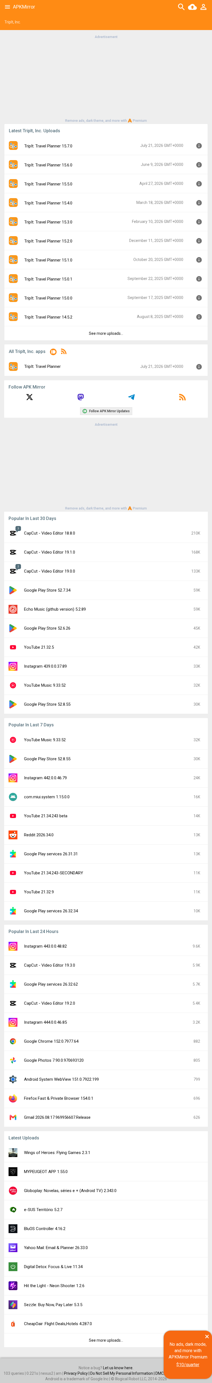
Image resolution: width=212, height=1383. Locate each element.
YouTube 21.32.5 (39, 647)
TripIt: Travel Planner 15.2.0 (48, 241)
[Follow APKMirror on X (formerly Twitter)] (29, 399)
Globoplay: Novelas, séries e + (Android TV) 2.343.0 (70, 1190)
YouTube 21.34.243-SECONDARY (53, 872)
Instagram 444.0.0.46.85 (45, 1022)
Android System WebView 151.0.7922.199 (61, 1079)
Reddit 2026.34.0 (39, 834)
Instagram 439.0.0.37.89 (45, 666)
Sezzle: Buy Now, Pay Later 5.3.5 (53, 1304)
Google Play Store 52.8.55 (47, 704)
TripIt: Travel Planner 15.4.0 (48, 203)
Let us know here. (118, 1368)
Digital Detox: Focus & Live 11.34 (53, 1266)
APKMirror (24, 7)
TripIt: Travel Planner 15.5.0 (48, 184)
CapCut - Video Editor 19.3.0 (49, 965)
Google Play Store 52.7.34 (47, 590)
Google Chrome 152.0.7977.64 (51, 1041)
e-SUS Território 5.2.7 (43, 1209)
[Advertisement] (106, 78)
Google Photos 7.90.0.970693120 (54, 1060)
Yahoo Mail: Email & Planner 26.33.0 (56, 1247)
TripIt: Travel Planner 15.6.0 (48, 165)
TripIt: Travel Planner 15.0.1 (48, 279)
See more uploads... (106, 333)
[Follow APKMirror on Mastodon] (80, 399)
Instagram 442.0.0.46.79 (45, 777)
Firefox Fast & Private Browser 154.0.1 (58, 1098)
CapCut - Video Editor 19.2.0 (49, 1003)
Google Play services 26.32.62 (51, 984)
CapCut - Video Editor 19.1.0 (49, 552)
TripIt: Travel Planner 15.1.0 (48, 260)
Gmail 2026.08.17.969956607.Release (57, 1117)
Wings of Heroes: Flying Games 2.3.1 (57, 1152)
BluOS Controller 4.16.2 (44, 1228)
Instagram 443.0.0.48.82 (45, 946)
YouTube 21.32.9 (39, 891)
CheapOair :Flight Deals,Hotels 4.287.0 (58, 1323)
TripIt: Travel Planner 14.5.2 (48, 317)
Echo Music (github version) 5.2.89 (55, 609)
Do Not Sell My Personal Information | (122, 1373)
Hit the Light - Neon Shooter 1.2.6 (54, 1285)
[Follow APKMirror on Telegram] (131, 399)
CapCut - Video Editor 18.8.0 (49, 533)
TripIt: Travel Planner (42, 366)
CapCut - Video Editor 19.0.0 (49, 571)
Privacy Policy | (77, 1373)
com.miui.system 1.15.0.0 (47, 796)
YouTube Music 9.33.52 (45, 685)
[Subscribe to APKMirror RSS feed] (182, 399)
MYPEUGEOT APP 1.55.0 (46, 1171)
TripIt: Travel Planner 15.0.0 (48, 298)
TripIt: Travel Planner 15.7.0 (48, 146)
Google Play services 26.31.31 (51, 853)
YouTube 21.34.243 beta (45, 815)
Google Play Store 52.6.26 (47, 628)
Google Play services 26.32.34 (51, 910)
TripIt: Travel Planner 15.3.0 (48, 222)
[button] (53, 353)
